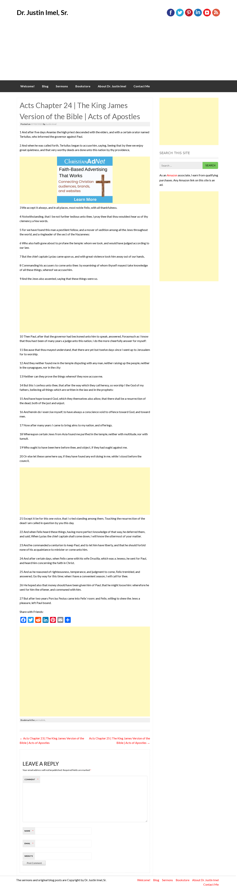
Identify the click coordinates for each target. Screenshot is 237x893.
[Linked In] (198, 15)
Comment (31, 779)
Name (28, 831)
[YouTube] (207, 15)
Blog (45, 86)
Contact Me (141, 86)
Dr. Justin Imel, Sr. (42, 12)
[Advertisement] (118, 52)
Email (28, 843)
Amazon (172, 175)
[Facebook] (170, 15)
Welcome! (27, 86)
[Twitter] (180, 15)
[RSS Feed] (216, 15)
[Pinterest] (189, 15)
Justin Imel (51, 124)
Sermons (62, 86)
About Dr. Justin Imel (112, 86)
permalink (40, 720)
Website (28, 856)
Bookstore (82, 86)
